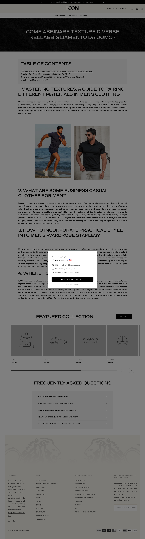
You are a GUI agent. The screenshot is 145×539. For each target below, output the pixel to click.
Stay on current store (73, 284)
